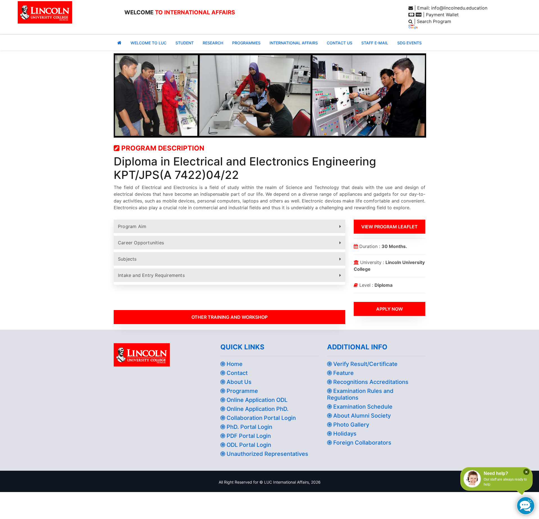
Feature (343, 373)
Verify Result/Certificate (365, 364)
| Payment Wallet (440, 14)
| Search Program (432, 21)
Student (184, 42)
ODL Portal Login (248, 444)
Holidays (344, 433)
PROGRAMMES (246, 42)
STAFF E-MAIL (374, 42)
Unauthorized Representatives (266, 453)
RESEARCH (213, 42)
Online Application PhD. (257, 409)
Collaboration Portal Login (260, 418)
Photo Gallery (350, 424)
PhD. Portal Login (248, 427)
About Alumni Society (361, 415)
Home (234, 364)
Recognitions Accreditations (370, 382)
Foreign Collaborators (361, 442)
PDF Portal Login (248, 435)
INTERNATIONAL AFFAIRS (294, 42)
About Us (238, 382)
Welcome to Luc (148, 42)
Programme (241, 391)
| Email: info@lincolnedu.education (450, 8)
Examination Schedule (362, 406)
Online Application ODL (256, 400)
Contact (236, 373)
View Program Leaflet (389, 226)
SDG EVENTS (409, 42)
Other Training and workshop (229, 317)
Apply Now (389, 309)
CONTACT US (339, 42)
